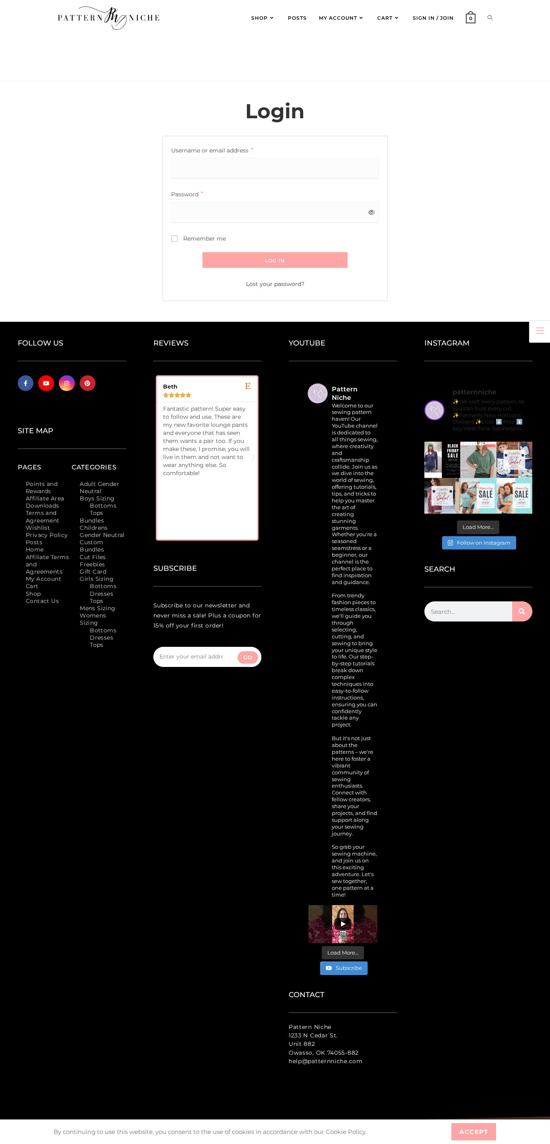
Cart (32, 586)
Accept (473, 1132)
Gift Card (93, 571)
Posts (34, 542)
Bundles (92, 520)
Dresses (101, 593)
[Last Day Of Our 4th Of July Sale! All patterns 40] (514, 460)
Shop (33, 593)
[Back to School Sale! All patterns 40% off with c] (478, 460)
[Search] (522, 611)
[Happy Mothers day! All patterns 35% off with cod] (514, 496)
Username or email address (212, 150)
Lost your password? (275, 284)
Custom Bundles (92, 546)
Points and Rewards (42, 487)
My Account (43, 578)
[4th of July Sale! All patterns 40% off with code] (442, 496)
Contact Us (42, 601)
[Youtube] (46, 383)
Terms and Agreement (43, 516)
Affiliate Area (45, 498)
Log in (275, 260)
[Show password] (370, 213)
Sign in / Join (433, 18)
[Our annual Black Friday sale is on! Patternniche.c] (442, 460)
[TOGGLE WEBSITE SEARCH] (490, 18)
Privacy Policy (47, 535)
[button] (161, 458)
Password (187, 193)
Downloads (42, 505)
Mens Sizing (97, 608)
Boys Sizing (97, 498)
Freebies (92, 564)
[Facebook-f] (25, 383)
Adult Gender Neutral (99, 487)
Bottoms (103, 505)
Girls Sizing (97, 578)
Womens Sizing (93, 619)
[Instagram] (66, 383)
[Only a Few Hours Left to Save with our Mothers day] (478, 496)
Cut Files (93, 557)
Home (35, 549)
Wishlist (38, 527)
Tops (96, 512)
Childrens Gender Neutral (102, 531)
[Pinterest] (87, 383)
